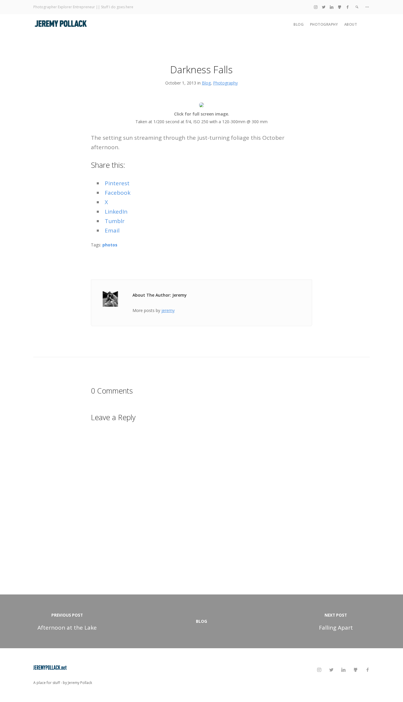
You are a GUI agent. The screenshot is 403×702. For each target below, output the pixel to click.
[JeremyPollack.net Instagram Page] (315, 6)
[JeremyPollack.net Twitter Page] (323, 6)
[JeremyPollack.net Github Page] (339, 6)
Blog (299, 24)
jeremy (168, 310)
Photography (324, 24)
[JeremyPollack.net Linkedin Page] (331, 6)
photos (109, 245)
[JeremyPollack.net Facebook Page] (347, 6)
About (350, 24)
